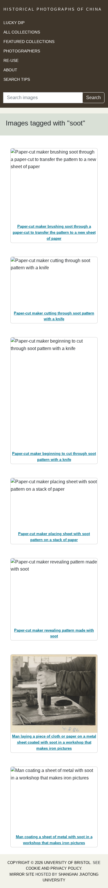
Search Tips (16, 79)
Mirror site (22, 874)
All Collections (21, 32)
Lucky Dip (13, 22)
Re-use (10, 60)
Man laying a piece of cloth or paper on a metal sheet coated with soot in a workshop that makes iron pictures (54, 742)
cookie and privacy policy (53, 868)
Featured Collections (28, 41)
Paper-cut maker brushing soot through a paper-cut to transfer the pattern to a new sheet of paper (54, 232)
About (10, 70)
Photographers (21, 51)
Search (93, 97)
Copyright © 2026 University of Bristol (48, 863)
